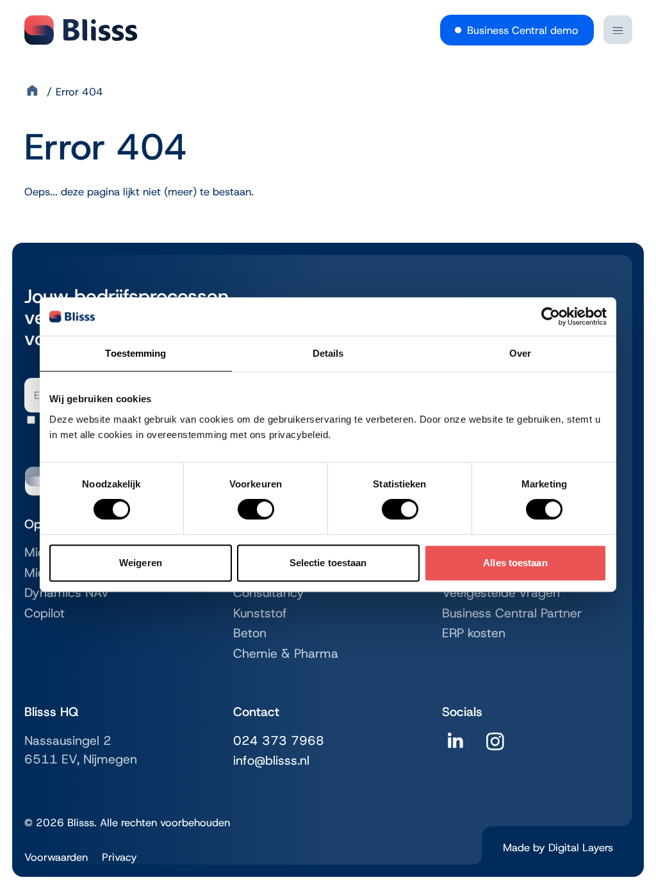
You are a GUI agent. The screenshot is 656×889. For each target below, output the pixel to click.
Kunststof (260, 613)
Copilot (44, 613)
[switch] (256, 509)
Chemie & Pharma (285, 653)
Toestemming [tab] (135, 353)
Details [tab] (328, 353)
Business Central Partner (512, 613)
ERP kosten (473, 632)
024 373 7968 (278, 740)
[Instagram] (495, 746)
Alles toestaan (515, 562)
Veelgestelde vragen (501, 592)
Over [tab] (520, 353)
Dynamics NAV (67, 592)
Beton (249, 632)
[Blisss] (80, 30)
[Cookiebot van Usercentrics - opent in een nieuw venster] (551, 316)
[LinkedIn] (455, 746)
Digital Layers (580, 847)
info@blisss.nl (271, 760)
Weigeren (140, 562)
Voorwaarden (56, 857)
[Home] (34, 92)
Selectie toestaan (328, 562)
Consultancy (268, 592)
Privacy (119, 857)
